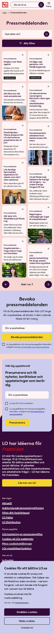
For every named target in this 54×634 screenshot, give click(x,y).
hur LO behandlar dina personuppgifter (33, 347)
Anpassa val (27, 627)
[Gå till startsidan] (5, 4)
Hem (5, 13)
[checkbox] (3, 344)
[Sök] (41, 4)
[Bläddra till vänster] (5, 284)
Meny (49, 6)
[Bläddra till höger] (48, 284)
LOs (32, 411)
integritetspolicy (22, 603)
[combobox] (27, 4)
